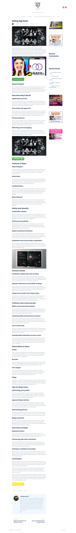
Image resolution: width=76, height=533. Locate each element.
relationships (26, 490)
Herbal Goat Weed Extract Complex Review (38, 521)
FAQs (58, 16)
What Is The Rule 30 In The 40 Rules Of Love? (20, 521)
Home (18, 16)
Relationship (23, 16)
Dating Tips (30, 16)
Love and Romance (25, 23)
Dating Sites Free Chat (55, 76)
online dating (20, 490)
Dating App (14, 490)
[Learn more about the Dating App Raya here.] (18, 158)
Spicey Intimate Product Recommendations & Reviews (44, 16)
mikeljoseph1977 (17, 23)
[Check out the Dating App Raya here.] (18, 79)
